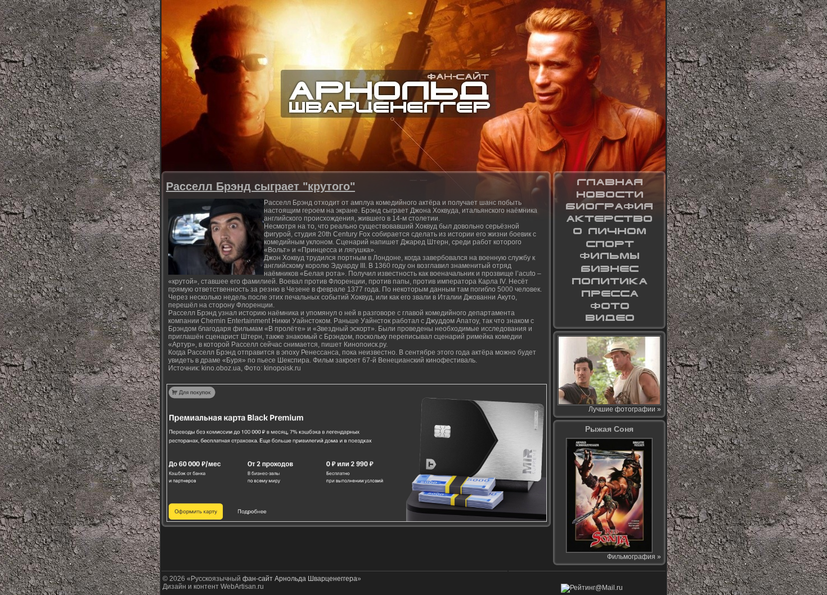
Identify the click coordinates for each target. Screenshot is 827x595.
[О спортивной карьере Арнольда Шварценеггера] (609, 244)
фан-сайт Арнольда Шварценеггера (299, 579)
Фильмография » (634, 557)
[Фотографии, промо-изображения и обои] (609, 305)
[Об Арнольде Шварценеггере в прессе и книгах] (609, 293)
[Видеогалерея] (609, 318)
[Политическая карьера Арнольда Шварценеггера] (609, 281)
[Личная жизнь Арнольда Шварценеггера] (609, 231)
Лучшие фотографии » (624, 409)
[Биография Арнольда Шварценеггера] (609, 206)
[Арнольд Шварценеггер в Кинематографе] (609, 219)
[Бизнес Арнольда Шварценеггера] (609, 268)
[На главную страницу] (609, 182)
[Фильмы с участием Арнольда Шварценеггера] (609, 256)
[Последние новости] (609, 194)
